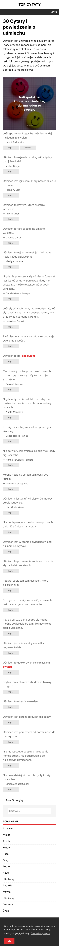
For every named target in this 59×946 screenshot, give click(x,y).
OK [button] (9, 941)
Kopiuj (10, 148)
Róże (6, 853)
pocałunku (28, 355)
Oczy (6, 860)
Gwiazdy (8, 904)
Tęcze (6, 866)
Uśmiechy (8, 879)
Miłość (6, 834)
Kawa (6, 872)
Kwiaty (6, 847)
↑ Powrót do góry (13, 800)
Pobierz (27, 148)
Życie (6, 910)
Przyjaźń (8, 828)
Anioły (6, 841)
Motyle (7, 891)
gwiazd (7, 666)
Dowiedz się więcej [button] (41, 933)
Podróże (7, 885)
